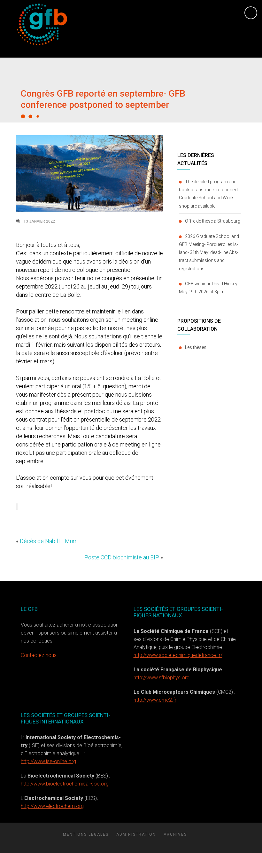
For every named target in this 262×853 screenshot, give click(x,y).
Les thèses (195, 347)
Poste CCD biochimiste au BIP (121, 557)
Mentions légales (86, 834)
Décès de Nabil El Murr (48, 541)
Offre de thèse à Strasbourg (212, 221)
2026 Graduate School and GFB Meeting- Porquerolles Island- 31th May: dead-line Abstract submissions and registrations (209, 252)
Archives (175, 834)
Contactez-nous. (39, 655)
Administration (136, 834)
